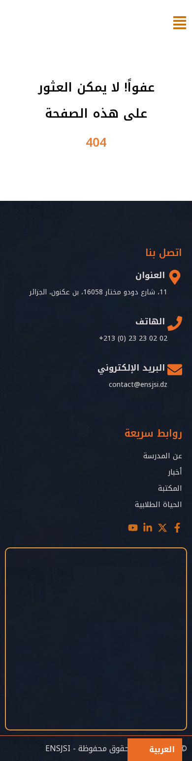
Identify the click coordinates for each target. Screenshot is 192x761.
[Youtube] (133, 528)
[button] (155, 749)
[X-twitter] (162, 528)
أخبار (175, 472)
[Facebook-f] (177, 528)
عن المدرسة (162, 456)
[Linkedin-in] (148, 528)
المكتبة (170, 488)
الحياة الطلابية (158, 504)
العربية (162, 749)
